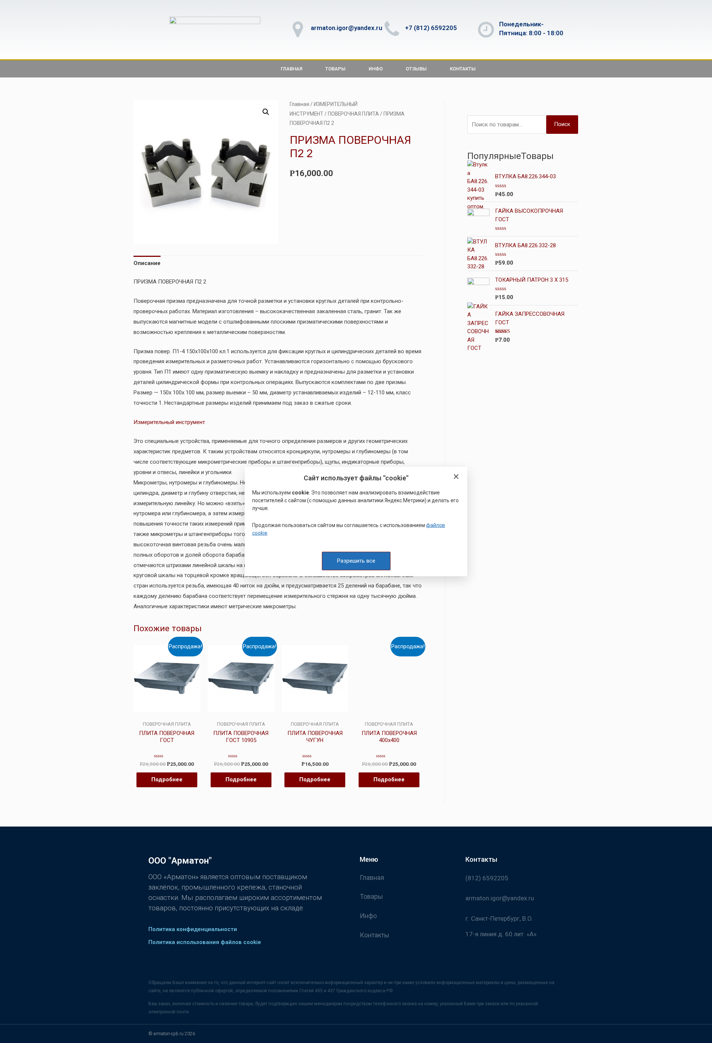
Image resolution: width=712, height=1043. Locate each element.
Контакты (463, 69)
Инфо (376, 69)
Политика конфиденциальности (192, 929)
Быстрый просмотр (166, 715)
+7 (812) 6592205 (431, 28)
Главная (291, 69)
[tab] (147, 264)
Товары (335, 69)
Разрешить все (356, 560)
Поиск (562, 124)
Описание (147, 263)
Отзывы (416, 69)
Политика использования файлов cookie (204, 942)
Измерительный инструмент (169, 422)
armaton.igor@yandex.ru (346, 28)
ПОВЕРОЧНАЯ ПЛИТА (353, 114)
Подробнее (166, 779)
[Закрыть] (456, 477)
